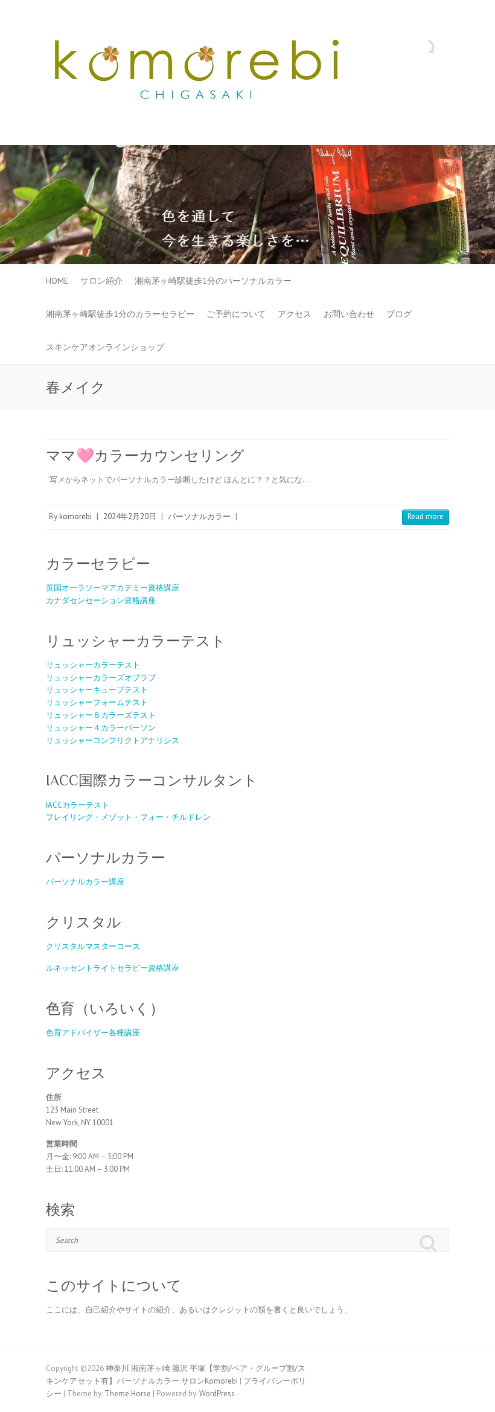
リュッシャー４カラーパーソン (101, 728)
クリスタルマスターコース (93, 946)
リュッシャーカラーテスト (93, 665)
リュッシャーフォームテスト (97, 702)
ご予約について (236, 313)
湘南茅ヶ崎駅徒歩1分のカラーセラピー (120, 313)
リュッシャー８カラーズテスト (101, 715)
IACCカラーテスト (77, 805)
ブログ (399, 313)
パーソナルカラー (199, 516)
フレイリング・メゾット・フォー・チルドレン (128, 817)
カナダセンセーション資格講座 (101, 600)
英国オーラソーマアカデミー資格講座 (112, 588)
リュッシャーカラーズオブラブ (101, 677)
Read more (425, 516)
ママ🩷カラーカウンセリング (145, 455)
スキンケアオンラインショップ (105, 347)
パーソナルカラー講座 (85, 882)
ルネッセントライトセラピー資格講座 (112, 968)
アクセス (294, 313)
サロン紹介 (101, 280)
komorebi (75, 516)
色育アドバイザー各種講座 (93, 1032)
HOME (57, 280)
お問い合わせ (349, 313)
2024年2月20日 (129, 516)
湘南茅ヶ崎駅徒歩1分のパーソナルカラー (213, 280)
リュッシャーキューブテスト (97, 690)
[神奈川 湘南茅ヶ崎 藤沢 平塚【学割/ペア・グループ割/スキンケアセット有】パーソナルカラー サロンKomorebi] (197, 72)
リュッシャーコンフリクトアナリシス (112, 740)
